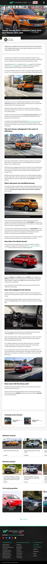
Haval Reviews (19, 545)
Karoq (11, 65)
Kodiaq (27, 64)
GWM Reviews (19, 548)
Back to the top (23, 519)
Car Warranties (37, 547)
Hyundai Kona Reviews (6, 550)
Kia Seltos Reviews (5, 544)
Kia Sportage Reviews (6, 557)
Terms (34, 553)
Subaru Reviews (19, 553)
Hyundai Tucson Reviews (7, 554)
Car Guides (36, 544)
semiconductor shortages (34, 121)
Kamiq (16, 64)
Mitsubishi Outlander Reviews (7, 547)
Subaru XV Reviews (6, 545)
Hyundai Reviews (19, 551)
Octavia (10, 72)
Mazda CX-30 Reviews (6, 556)
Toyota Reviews (19, 557)
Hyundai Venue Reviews (6, 551)
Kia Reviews (18, 550)
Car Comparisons (37, 542)
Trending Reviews (7, 542)
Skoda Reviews (19, 547)
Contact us (36, 551)
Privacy (35, 555)
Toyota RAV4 (32, 246)
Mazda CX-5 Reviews (6, 553)
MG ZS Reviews (5, 548)
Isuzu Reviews (19, 554)
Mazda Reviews (19, 556)
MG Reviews (18, 544)
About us (35, 549)
